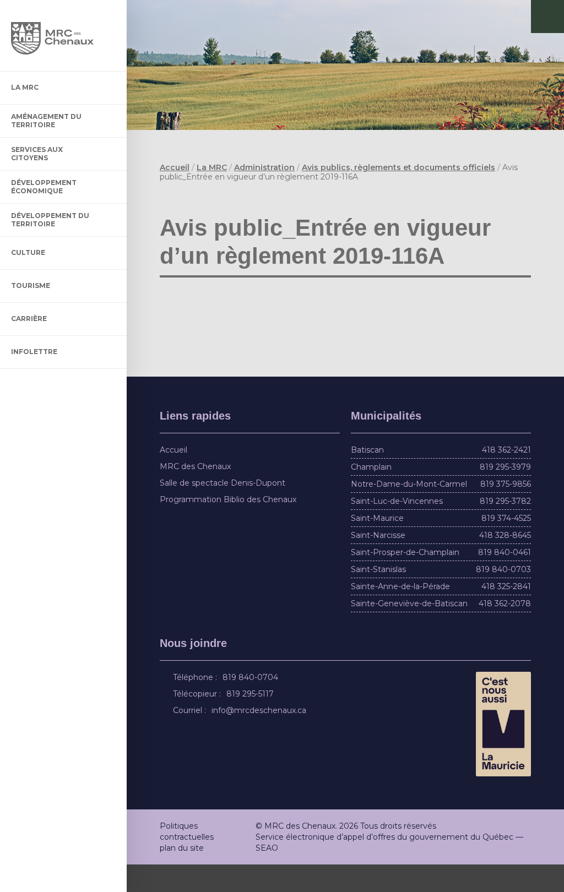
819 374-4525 (506, 546)
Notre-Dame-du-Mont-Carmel (409, 512)
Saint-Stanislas (378, 597)
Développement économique (44, 186)
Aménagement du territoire (46, 120)
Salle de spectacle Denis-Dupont (222, 511)
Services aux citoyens (37, 153)
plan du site (182, 875)
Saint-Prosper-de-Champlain (405, 580)
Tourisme (30, 285)
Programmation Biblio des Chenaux (228, 527)
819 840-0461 (504, 580)
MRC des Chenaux (195, 494)
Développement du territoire (50, 219)
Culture (28, 252)
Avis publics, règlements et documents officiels (398, 167)
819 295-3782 (505, 529)
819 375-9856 (505, 512)
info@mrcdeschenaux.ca (260, 738)
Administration (264, 167)
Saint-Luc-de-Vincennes (397, 529)
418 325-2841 (506, 614)
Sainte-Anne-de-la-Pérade (400, 614)
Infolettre (34, 351)
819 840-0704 (252, 705)
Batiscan (367, 478)
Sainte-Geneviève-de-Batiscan (409, 632)
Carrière (29, 318)
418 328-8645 (505, 563)
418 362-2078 (505, 632)
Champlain (371, 495)
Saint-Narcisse (378, 563)
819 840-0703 (503, 597)
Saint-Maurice (377, 546)
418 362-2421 (506, 478)
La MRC (25, 87)
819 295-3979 (505, 495)
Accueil (174, 167)
